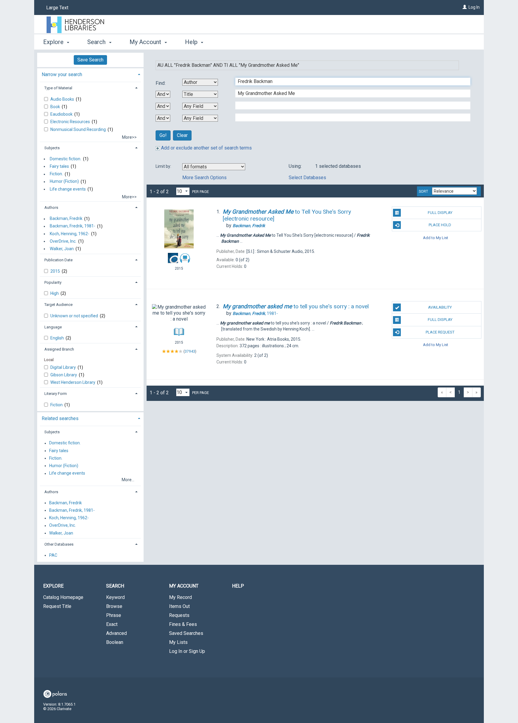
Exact (112, 624)
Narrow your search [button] (62, 74)
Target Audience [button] (58, 304)
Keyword (115, 597)
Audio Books (62, 99)
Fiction (57, 404)
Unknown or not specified (74, 315)
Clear (182, 135)
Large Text (57, 7)
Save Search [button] (90, 60)
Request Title (57, 606)
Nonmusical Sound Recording (78, 129)
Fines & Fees (183, 624)
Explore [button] (54, 42)
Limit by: (164, 166)
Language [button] (53, 327)
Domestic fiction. (65, 158)
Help (238, 586)
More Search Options (204, 177)
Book (55, 106)
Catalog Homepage (63, 597)
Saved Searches (186, 633)
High (55, 293)
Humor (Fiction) (64, 181)
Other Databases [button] (58, 544)
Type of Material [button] (58, 88)
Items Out (179, 606)
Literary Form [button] (55, 393)
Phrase (113, 615)
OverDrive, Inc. (63, 241)
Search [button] (97, 42)
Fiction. (56, 174)
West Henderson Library (73, 382)
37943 (190, 351)
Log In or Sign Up (187, 651)
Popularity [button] (52, 282)
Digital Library (63, 367)
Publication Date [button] (58, 260)
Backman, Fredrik (66, 218)
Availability (440, 307)
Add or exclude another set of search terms (206, 148)
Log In (474, 7)
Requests (179, 615)
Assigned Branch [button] (59, 349)
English (57, 338)
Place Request (440, 332)
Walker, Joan (62, 248)
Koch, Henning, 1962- (69, 233)
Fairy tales (59, 166)
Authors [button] (51, 207)
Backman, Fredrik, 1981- (72, 226)
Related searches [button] (60, 418)
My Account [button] (146, 42)
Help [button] (192, 42)
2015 (55, 271)
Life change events (68, 189)
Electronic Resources (70, 121)
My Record (180, 597)
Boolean (114, 642)
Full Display (440, 212)
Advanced (116, 633)
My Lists (178, 642)
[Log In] (465, 7)
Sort (423, 191)
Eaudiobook (61, 114)
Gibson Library (64, 374)
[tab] (90, 74)
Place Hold (440, 225)
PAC (53, 555)
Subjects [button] (52, 148)
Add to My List (435, 237)
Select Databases (307, 177)
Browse (114, 606)
